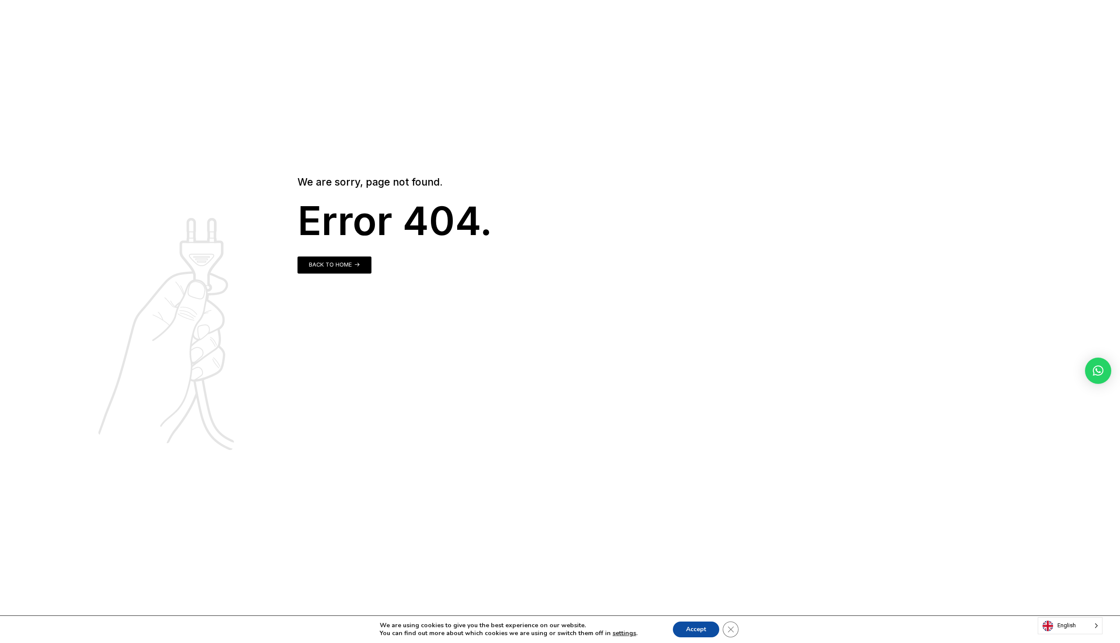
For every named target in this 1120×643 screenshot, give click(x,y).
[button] (1098, 371)
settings (624, 633)
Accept (696, 629)
